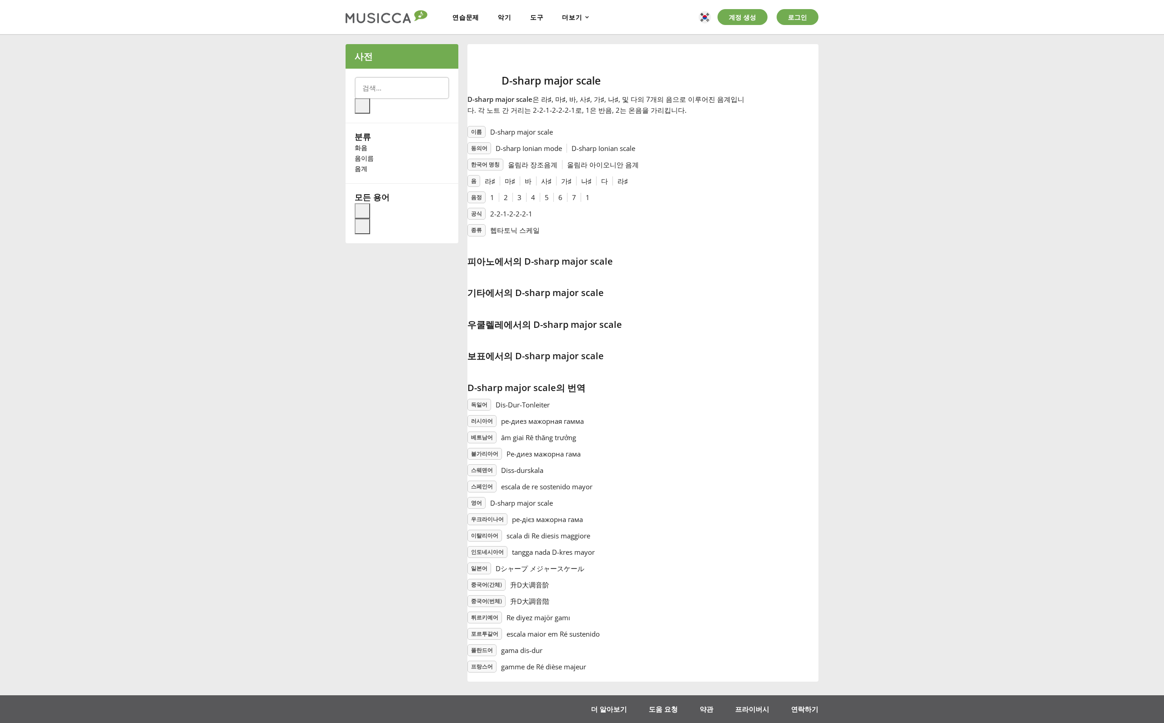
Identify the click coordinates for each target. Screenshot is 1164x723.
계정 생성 (742, 17)
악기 (505, 17)
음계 (361, 168)
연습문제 (465, 17)
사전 (364, 56)
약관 (706, 708)
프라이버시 (752, 708)
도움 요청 (663, 708)
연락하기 (804, 708)
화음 (361, 147)
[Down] (362, 226)
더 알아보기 (609, 708)
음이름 (364, 158)
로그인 (797, 17)
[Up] (362, 211)
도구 (537, 17)
